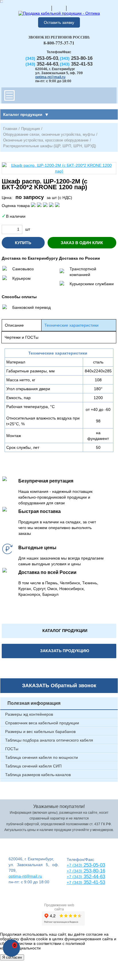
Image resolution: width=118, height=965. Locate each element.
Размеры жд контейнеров (29, 714)
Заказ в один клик (82, 242)
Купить (23, 242)
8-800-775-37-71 (59, 43)
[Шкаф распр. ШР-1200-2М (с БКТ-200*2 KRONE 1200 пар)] (59, 168)
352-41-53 (93, 882)
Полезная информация (33, 703)
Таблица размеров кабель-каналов (38, 774)
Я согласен (12, 957)
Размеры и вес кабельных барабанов (40, 731)
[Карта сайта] (59, 8)
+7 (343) (74, 882)
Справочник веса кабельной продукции (42, 723)
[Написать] (73, 8)
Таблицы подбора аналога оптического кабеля (49, 740)
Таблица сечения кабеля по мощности (41, 757)
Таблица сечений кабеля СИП (33, 766)
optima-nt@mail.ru (50, 77)
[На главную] (44, 8)
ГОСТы (11, 748)
